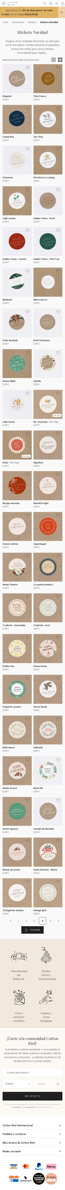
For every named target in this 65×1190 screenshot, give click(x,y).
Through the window (13, 910)
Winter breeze (10, 788)
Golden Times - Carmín (14, 259)
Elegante (7, 96)
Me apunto (32, 1096)
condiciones (30, 1107)
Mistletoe (7, 299)
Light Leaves (9, 218)
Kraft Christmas (41, 340)
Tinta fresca (39, 96)
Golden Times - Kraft (44, 218)
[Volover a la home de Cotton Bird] (12, 5)
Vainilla (37, 381)
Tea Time (38, 137)
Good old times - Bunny (45, 869)
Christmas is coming (44, 177)
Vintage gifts (40, 910)
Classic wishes (10, 544)
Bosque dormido (11, 503)
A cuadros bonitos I (43, 584)
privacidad (16, 1107)
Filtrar (34, 930)
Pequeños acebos (12, 707)
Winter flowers (10, 584)
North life (38, 788)
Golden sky (8, 666)
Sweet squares (10, 829)
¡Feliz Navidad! (10, 340)
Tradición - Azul (41, 625)
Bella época (9, 747)
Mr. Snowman (40, 422)
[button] (61, 12)
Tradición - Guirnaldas (14, 625)
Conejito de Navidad (43, 829)
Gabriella (38, 747)
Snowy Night (9, 381)
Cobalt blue (8, 137)
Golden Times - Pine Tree (46, 259)
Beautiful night (41, 503)
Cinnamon (8, 177)
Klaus (5, 462)
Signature (38, 462)
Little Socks (9, 422)
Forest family (40, 707)
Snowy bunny (40, 666)
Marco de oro (40, 299)
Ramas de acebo (11, 869)
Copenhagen (39, 544)
